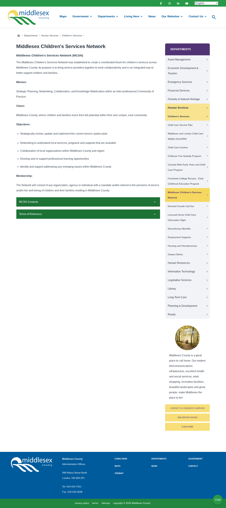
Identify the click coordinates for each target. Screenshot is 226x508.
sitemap (106, 503)
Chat (218, 499)
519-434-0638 (75, 491)
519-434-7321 (74, 486)
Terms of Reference (30, 214)
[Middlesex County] (31, 464)
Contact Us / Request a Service (187, 408)
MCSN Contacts (28, 201)
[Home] (30, 17)
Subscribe (187, 427)
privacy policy (82, 503)
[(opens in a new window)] (160, 3)
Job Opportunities (187, 417)
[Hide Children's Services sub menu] (207, 116)
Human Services (49, 35)
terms (95, 503)
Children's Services (72, 35)
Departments (31, 35)
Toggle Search (213, 17)
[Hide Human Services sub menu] (207, 108)
